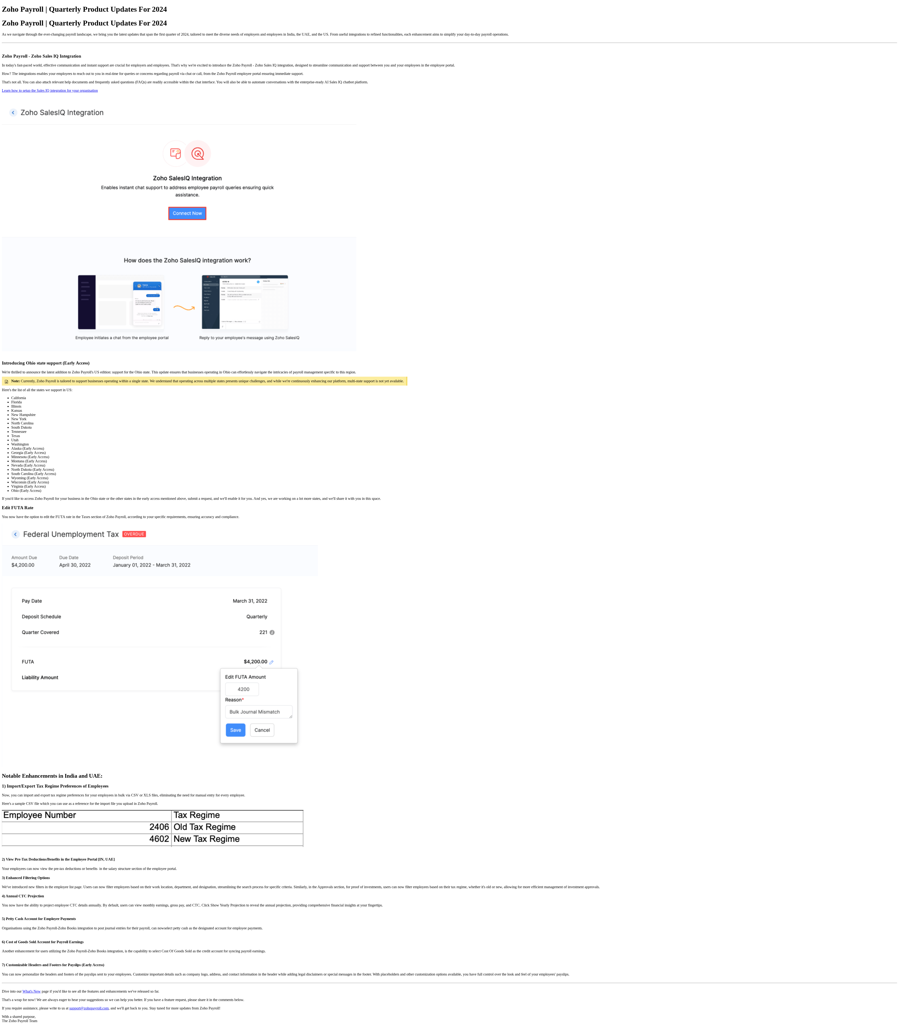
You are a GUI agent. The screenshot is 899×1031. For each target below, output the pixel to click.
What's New (31, 991)
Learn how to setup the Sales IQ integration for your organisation (50, 90)
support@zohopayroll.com (89, 1008)
